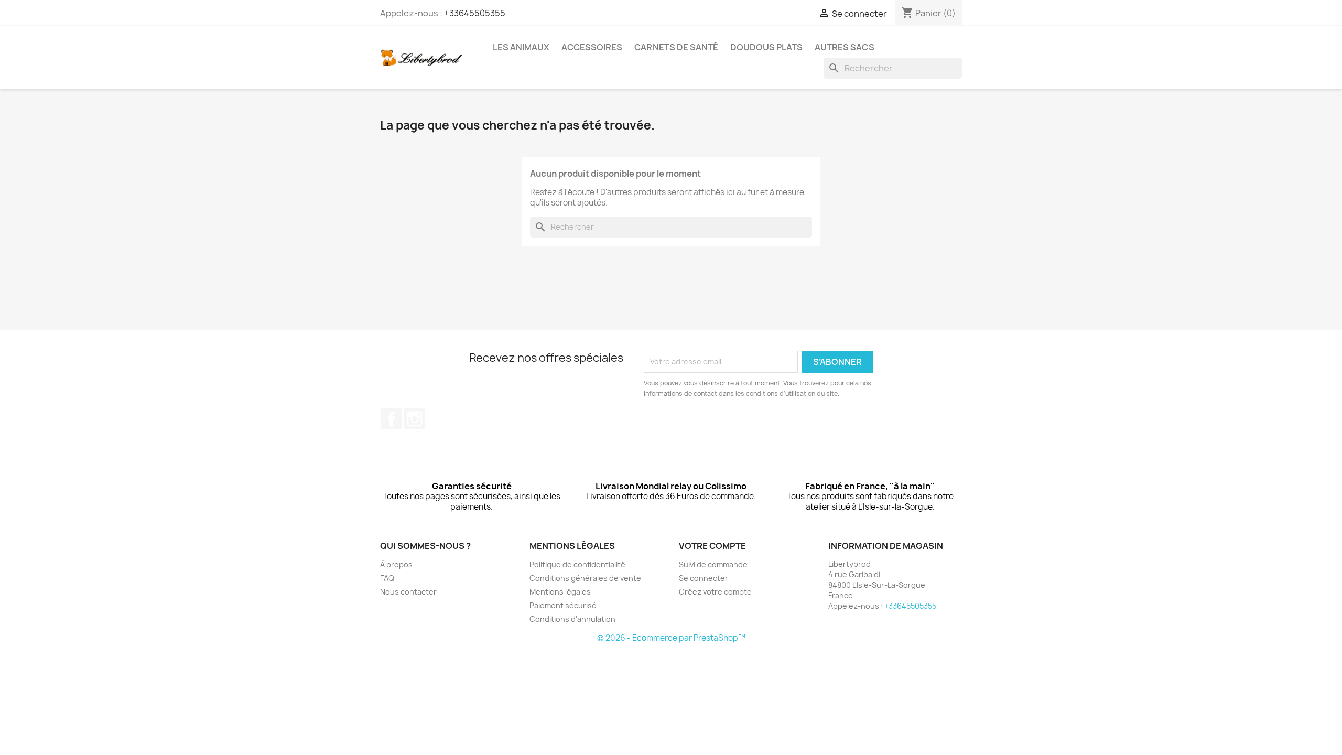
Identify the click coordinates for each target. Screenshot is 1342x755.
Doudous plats (766, 47)
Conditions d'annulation (572, 619)
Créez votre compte (715, 592)
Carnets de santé (676, 47)
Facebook (391, 418)
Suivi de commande (713, 564)
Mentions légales (560, 592)
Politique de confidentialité (577, 564)
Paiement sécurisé (563, 605)
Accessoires (591, 47)
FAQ (387, 578)
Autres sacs (844, 47)
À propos (396, 564)
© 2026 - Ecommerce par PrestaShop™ (671, 637)
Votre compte (712, 546)
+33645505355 (474, 13)
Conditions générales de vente (585, 578)
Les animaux (521, 47)
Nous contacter (408, 592)
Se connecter (703, 578)
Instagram (414, 418)
